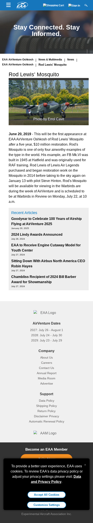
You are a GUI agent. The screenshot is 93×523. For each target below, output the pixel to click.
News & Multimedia (50, 59)
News (70, 59)
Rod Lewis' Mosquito (52, 64)
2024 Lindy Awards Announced (37, 234)
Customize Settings (47, 505)
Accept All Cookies (46, 494)
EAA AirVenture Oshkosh (17, 59)
